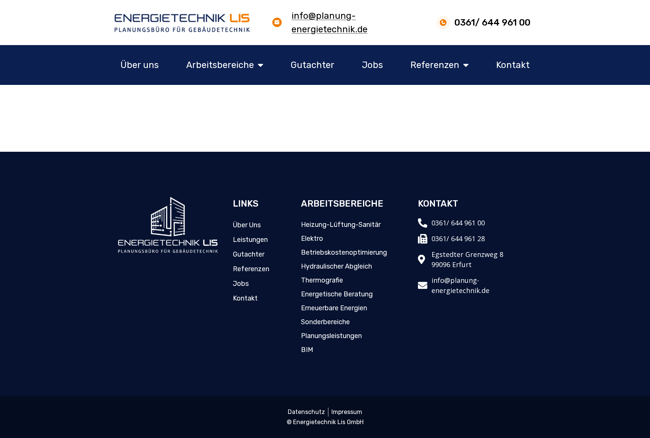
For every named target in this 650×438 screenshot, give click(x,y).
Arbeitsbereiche (220, 65)
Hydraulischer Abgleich (336, 266)
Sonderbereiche (325, 322)
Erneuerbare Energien (334, 308)
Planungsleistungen (331, 336)
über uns (247, 225)
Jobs (372, 65)
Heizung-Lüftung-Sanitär (341, 225)
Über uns (139, 65)
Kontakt (513, 65)
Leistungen (250, 240)
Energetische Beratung (337, 294)
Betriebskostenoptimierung (344, 252)
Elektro (312, 238)
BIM (307, 350)
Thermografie (322, 280)
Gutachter (312, 65)
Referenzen (434, 65)
